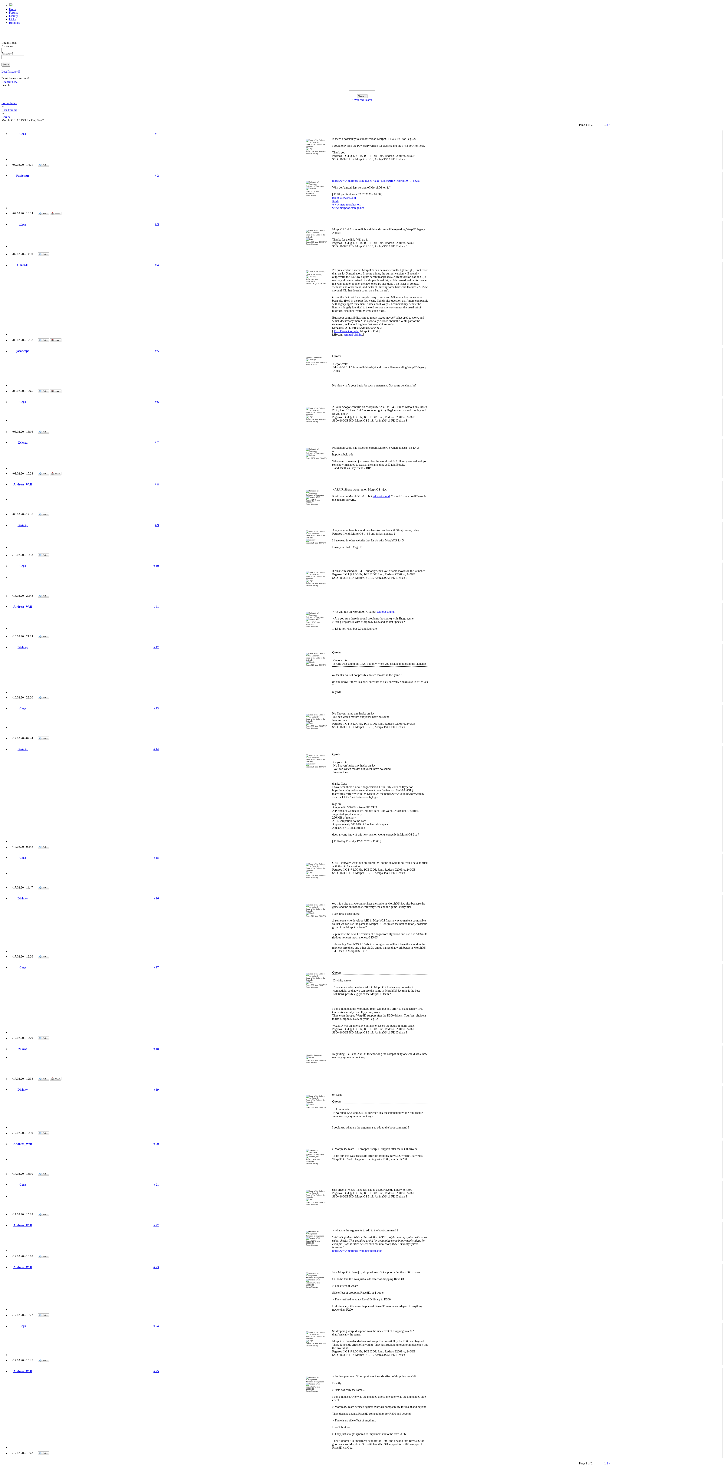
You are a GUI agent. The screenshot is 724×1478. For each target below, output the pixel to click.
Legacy (6, 116)
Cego (22, 133)
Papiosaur (22, 175)
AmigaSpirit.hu (353, 334)
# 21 (156, 1184)
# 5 (157, 351)
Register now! (10, 81)
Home (12, 9)
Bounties (14, 22)
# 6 (157, 401)
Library (13, 16)
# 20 (156, 1143)
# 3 (157, 224)
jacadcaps (22, 351)
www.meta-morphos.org (346, 204)
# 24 (156, 1326)
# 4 (157, 265)
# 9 (157, 525)
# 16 (156, 898)
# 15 (156, 857)
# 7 (157, 442)
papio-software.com (344, 197)
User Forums (9, 110)
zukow (22, 1048)
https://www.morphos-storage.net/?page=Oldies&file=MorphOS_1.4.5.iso (376, 180)
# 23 (156, 1267)
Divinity (23, 525)
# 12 (156, 647)
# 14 (156, 749)
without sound (381, 496)
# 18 (156, 1048)
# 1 (157, 133)
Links (12, 19)
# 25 (156, 1371)
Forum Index (9, 103)
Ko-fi (335, 201)
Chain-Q (22, 265)
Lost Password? (11, 71)
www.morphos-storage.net (348, 207)
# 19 (156, 1089)
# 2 (157, 175)
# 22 (156, 1225)
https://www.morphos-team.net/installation (357, 1250)
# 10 (156, 565)
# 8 (157, 484)
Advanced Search (362, 99)
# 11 (156, 606)
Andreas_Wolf (22, 484)
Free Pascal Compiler (346, 331)
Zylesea (23, 442)
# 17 (156, 967)
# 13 (156, 708)
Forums (13, 12)
